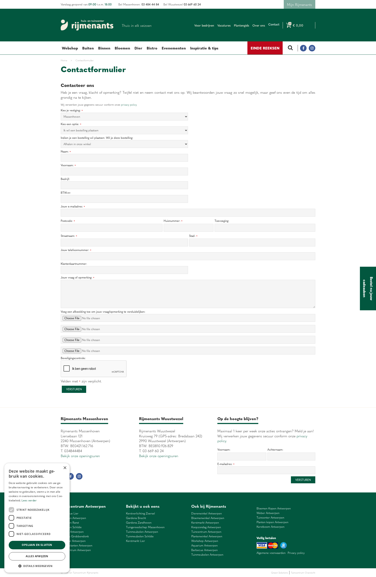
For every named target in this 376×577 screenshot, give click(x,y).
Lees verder (29, 500)
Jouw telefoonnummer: (76, 250)
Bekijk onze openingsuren (80, 455)
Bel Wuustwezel (182, 4)
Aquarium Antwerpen (204, 545)
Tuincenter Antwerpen (270, 517)
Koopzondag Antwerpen (206, 527)
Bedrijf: (65, 179)
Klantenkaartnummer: (74, 263)
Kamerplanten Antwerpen (76, 545)
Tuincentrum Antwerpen (76, 550)
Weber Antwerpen (72, 532)
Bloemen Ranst (70, 522)
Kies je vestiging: (72, 110)
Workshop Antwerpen (204, 541)
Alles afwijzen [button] (37, 556)
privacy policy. (129, 104)
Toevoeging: (222, 221)
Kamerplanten (151, 572)
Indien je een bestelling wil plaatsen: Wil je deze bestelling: (97, 137)
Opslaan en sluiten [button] (37, 545)
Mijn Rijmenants (299, 4)
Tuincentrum (136, 572)
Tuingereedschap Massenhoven (145, 527)
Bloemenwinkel (106, 572)
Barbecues (164, 572)
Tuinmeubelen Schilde (140, 536)
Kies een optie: (71, 124)
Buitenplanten (122, 572)
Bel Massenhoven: (138, 4)
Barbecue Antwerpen (204, 550)
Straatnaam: (69, 236)
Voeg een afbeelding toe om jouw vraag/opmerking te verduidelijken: (103, 311)
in (312, 48)
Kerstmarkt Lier (135, 541)
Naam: (66, 151)
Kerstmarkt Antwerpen (205, 522)
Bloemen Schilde (71, 527)
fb (303, 48)
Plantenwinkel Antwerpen (206, 536)
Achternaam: (275, 449)
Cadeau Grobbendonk (75, 536)
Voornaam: (68, 165)
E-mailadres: (225, 464)
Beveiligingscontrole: (73, 358)
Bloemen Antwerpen (73, 518)
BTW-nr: (66, 192)
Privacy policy (296, 553)
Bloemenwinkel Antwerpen (207, 518)
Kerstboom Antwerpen (270, 527)
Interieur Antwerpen (73, 541)
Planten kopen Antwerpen (272, 522)
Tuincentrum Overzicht (303, 572)
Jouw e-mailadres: (73, 206)
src (290, 48)
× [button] (64, 468)
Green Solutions (279, 572)
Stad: (193, 236)
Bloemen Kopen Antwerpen (274, 508)
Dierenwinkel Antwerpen (206, 513)
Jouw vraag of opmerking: (77, 277)
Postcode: (68, 221)
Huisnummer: (173, 221)
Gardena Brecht (136, 518)
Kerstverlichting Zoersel (140, 513)
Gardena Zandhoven (138, 522)
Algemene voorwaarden (271, 553)
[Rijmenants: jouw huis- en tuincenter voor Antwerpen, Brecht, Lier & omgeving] (87, 25)
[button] (37, 565)
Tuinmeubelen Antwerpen (142, 532)
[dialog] (37, 518)
